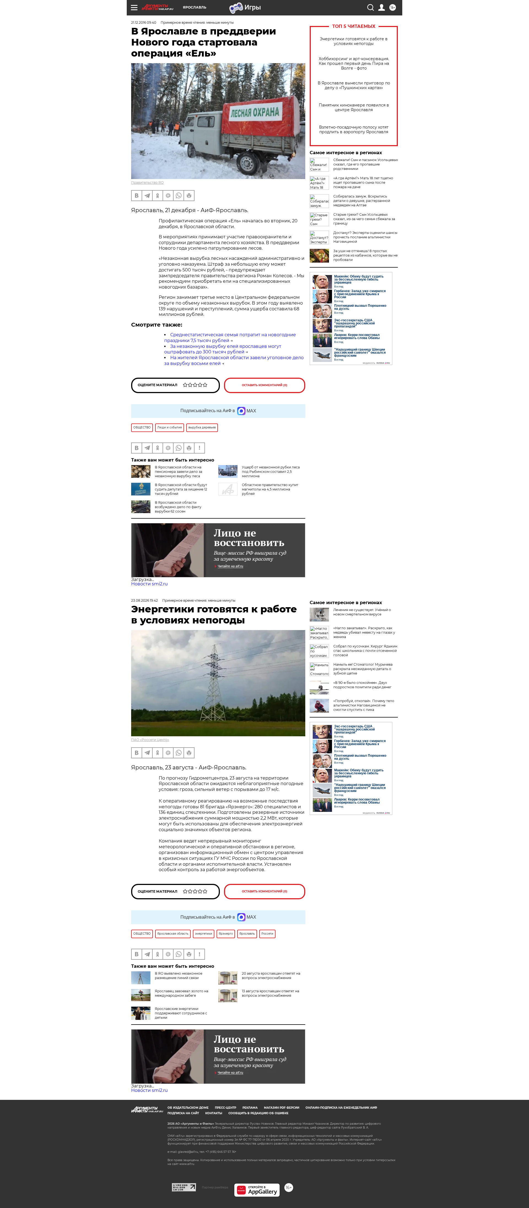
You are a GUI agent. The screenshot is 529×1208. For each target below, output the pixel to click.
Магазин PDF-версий (281, 1108)
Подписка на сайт (183, 1113)
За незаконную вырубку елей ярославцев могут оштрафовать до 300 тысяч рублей (222, 349)
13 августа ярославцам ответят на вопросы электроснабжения (270, 993)
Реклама (250, 1108)
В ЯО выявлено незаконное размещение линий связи (178, 975)
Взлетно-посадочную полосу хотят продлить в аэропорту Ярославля (353, 129)
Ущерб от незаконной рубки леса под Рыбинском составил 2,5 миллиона (271, 471)
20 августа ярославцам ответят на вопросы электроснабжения (271, 975)
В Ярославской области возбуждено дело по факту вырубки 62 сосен (178, 506)
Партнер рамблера (215, 1187)
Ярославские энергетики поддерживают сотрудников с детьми (181, 1013)
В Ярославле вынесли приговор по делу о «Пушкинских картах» (354, 85)
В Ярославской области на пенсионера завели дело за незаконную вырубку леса (178, 471)
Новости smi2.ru (149, 583)
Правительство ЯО (147, 182)
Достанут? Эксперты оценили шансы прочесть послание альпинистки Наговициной (365, 237)
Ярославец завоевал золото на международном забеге (181, 993)
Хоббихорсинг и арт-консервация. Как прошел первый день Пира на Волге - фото (354, 64)
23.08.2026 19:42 (144, 600)
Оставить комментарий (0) (264, 385)
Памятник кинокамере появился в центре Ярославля (354, 107)
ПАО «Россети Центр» (150, 740)
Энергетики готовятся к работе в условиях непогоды (354, 41)
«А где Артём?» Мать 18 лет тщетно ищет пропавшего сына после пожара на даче (363, 182)
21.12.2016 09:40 (143, 22)
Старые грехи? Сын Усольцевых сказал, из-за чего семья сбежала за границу (364, 218)
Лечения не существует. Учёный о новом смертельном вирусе (362, 612)
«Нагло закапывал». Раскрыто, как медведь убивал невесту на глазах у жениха (364, 632)
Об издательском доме (188, 1108)
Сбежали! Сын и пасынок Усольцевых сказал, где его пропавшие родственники (365, 164)
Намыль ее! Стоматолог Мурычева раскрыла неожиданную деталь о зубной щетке (363, 668)
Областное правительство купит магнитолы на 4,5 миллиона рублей (270, 489)
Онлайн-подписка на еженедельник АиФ (341, 1108)
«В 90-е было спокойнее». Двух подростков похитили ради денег (362, 685)
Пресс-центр (225, 1108)
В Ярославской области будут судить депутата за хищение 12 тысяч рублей (181, 489)
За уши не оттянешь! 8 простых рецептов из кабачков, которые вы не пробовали (365, 255)
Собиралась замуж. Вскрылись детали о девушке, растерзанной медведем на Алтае (361, 200)
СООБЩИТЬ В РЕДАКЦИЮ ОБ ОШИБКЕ (258, 1113)
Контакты (213, 1113)
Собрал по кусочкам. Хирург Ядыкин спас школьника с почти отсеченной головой (365, 650)
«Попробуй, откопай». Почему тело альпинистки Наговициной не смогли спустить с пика (363, 705)
